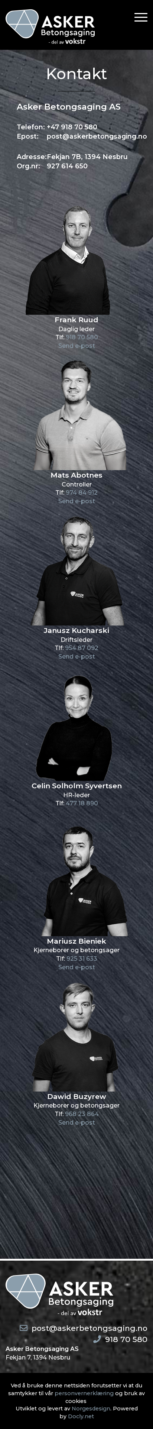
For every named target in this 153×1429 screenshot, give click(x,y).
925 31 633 (81, 958)
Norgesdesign (91, 1408)
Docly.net (81, 1416)
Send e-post (76, 345)
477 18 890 (82, 803)
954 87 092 (81, 648)
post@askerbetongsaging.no (89, 1328)
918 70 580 (82, 337)
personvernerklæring (84, 1393)
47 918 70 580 (74, 127)
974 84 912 (82, 492)
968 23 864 (82, 1114)
